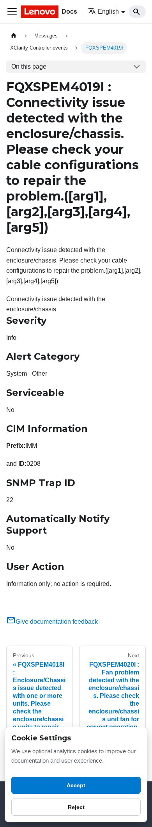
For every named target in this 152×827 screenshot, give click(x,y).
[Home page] (13, 36)
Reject (76, 807)
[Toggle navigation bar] (12, 12)
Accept (76, 785)
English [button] (108, 11)
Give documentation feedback (57, 621)
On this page (28, 66)
